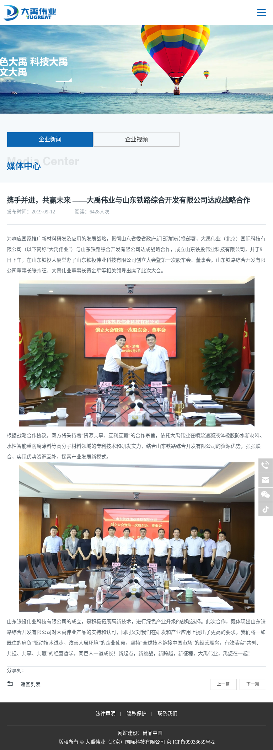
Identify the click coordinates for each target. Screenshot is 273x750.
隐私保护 (136, 713)
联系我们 (167, 713)
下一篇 (252, 684)
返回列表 (31, 684)
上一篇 (223, 684)
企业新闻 (50, 139)
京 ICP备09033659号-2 (190, 742)
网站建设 (128, 733)
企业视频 (136, 139)
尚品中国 (152, 733)
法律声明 (106, 713)
